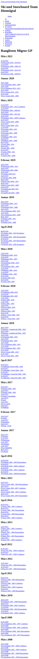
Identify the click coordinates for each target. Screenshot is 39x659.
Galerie (7, 40)
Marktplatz (8, 42)
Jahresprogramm (10, 25)
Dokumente (9, 38)
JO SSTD (8, 27)
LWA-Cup (8, 34)
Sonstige (12, 36)
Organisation (9, 29)
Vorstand (8, 23)
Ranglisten (8, 32)
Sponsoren (8, 44)
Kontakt (7, 45)
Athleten (8, 30)
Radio (10, 16)
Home (7, 21)
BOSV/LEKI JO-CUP (19, 34)
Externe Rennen (28, 29)
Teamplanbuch (18, 29)
